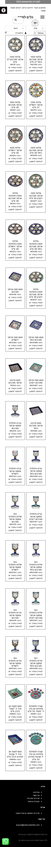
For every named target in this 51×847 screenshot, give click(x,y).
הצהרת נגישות (34, 801)
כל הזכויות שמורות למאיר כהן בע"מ (32, 834)
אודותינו (36, 792)
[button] (3, 10)
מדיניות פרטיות (33, 798)
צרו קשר (36, 795)
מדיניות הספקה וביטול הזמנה (28, 813)
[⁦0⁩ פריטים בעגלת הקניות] (6, 32)
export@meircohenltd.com (28, 825)
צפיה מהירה (36, 127)
